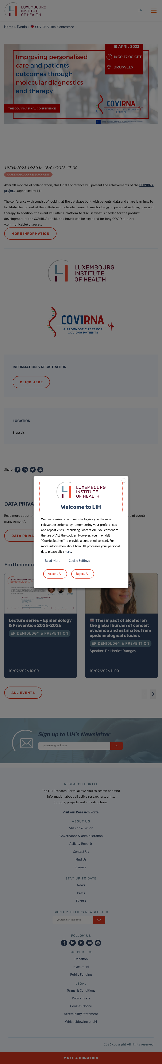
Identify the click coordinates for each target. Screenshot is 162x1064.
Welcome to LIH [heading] (81, 507)
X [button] (123, 480)
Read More (52, 561)
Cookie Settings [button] (79, 561)
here (68, 551)
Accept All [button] (55, 574)
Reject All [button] (82, 574)
